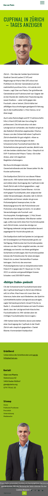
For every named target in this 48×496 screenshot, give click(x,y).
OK (24, 493)
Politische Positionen (11, 408)
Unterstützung (9, 413)
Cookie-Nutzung (22, 490)
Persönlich (7, 410)
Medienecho (8, 416)
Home (6, 405)
